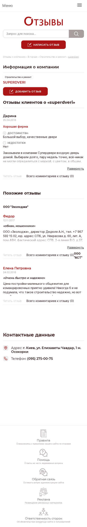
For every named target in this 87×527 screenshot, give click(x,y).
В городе (32, 57)
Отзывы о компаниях (14, 57)
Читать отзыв (12, 176)
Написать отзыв (46, 44)
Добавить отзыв (28, 91)
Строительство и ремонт (52, 57)
